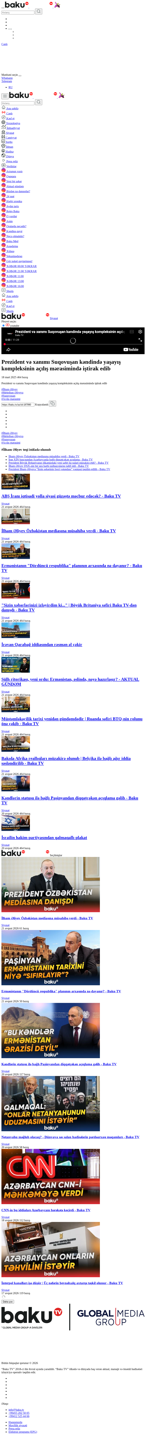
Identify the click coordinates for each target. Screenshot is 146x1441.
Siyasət (54, 318)
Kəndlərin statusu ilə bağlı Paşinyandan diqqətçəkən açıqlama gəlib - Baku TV (59, 1064)
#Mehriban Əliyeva (12, 392)
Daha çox (8, 1301)
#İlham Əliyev (9, 389)
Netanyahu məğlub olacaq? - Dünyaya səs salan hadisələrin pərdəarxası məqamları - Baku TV (70, 1137)
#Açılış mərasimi (10, 398)
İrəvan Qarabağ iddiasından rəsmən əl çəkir (41, 644)
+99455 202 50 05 (19, 1412)
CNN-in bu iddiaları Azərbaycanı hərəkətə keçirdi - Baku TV (45, 1210)
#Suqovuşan (8, 395)
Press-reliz (14, 1428)
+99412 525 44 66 (19, 1416)
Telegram (6, 81)
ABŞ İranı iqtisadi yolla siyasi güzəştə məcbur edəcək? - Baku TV (61, 496)
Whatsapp (7, 77)
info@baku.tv (16, 1409)
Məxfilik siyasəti (18, 1425)
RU (11, 87)
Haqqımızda (15, 1422)
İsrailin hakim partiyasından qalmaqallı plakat (44, 837)
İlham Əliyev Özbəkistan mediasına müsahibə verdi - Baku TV (44, 456)
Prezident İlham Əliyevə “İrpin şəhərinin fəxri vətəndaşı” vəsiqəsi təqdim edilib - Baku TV (59, 469)
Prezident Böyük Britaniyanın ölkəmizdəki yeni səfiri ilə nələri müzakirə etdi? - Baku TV (59, 462)
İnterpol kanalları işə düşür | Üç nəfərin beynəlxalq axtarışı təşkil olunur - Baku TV (62, 1283)
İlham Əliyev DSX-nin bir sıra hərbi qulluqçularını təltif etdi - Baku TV (49, 466)
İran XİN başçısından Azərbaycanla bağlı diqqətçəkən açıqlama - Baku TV (51, 459)
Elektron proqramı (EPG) (23, 1431)
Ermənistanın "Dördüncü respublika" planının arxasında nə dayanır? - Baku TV (61, 991)
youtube (14, 325)
